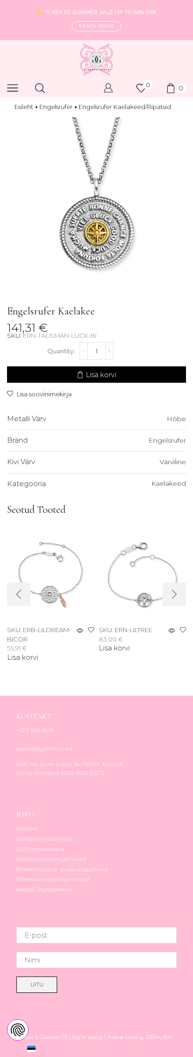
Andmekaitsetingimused (51, 858)
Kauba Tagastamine (44, 889)
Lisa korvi (101, 375)
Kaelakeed (168, 483)
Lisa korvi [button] (22, 658)
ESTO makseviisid (40, 849)
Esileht (24, 106)
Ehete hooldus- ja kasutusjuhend (62, 869)
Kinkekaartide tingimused (52, 878)
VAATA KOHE (96, 26)
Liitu (37, 984)
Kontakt (27, 828)
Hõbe (176, 419)
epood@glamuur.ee (44, 748)
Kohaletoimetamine (44, 838)
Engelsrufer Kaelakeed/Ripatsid (125, 106)
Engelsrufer (56, 106)
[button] (18, 594)
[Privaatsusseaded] (18, 1030)
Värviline (173, 462)
